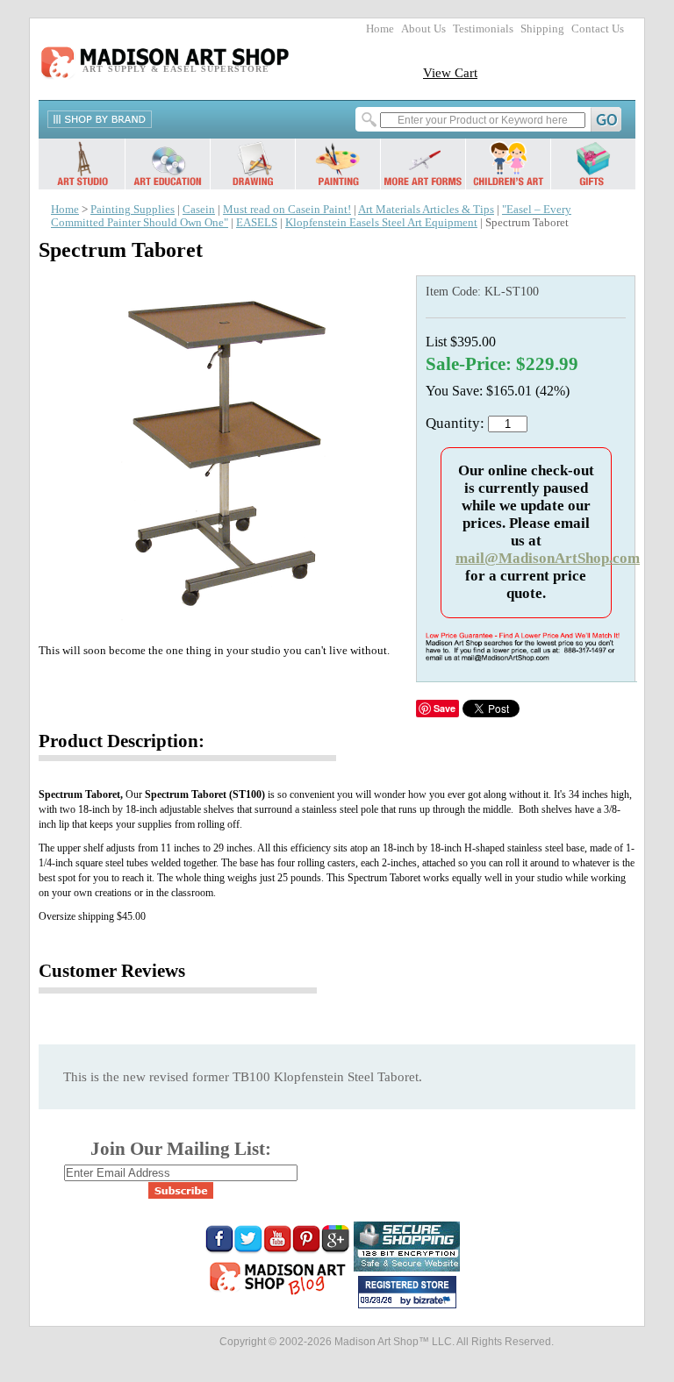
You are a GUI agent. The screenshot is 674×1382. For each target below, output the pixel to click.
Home (380, 29)
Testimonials (483, 29)
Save (444, 708)
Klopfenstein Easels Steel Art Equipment (381, 223)
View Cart (450, 72)
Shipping (542, 29)
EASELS (256, 223)
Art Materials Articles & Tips (426, 209)
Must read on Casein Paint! (287, 209)
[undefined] (223, 621)
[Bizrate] (434, 1301)
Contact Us (597, 29)
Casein (199, 209)
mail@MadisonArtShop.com (547, 558)
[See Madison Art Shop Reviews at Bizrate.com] (407, 1292)
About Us (423, 29)
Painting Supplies (132, 209)
